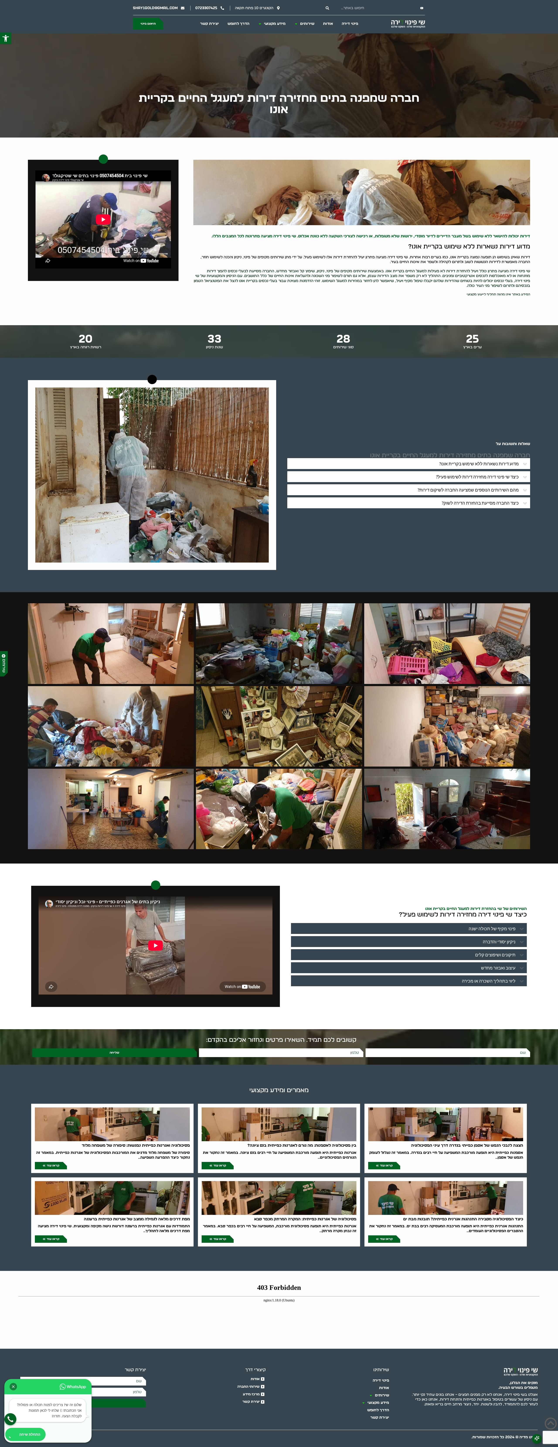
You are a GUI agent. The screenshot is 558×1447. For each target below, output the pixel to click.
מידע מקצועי (275, 24)
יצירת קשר (209, 24)
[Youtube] (421, 8)
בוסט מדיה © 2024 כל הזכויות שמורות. (504, 1437)
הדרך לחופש (238, 24)
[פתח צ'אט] (537, 1439)
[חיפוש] (327, 8)
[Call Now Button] (10, 1419)
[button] (5, 38)
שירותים (307, 24)
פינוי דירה (350, 24)
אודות (328, 24)
